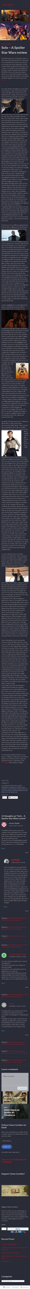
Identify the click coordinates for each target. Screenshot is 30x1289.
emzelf (11, 1003)
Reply (26, 852)
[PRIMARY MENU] (26, 3)
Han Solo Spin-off (7, 790)
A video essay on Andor (9, 1244)
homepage (5, 762)
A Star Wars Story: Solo (9, 785)
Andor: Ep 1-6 (6, 1261)
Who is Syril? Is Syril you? (10, 1253)
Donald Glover (7, 789)
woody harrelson (11, 792)
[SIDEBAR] (15, 1121)
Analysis (4, 44)
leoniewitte (5, 783)
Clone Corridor (8, 5)
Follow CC (6, 1147)
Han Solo (25, 789)
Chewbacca (13, 787)
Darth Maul (21, 787)
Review (9, 44)
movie (16, 790)
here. (3, 80)
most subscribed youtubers (18, 954)
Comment (22, 1088)
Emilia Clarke (17, 789)
